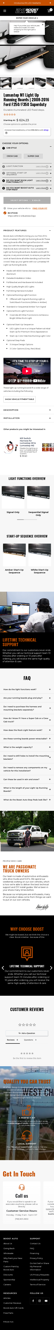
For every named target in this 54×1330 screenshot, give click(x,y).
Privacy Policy (36, 1258)
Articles (6, 1298)
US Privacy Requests (39, 1275)
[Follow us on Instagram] (39, 1301)
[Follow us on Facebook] (33, 1301)
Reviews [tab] (11, 1039)
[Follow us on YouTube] (46, 1301)
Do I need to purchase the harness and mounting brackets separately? (22, 708)
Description (10, 410)
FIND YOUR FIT (40, 208)
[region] (27, 501)
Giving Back (9, 1248)
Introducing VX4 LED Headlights (27, 3)
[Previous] (4, 831)
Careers (7, 1284)
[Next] (50, 497)
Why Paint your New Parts (12, 1260)
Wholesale (8, 1253)
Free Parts (8, 1313)
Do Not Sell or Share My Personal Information (39, 1266)
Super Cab (33, 156)
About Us (7, 1243)
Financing (34, 1253)
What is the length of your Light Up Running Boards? (25, 789)
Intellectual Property (39, 1279)
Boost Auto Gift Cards (13, 1308)
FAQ (32, 1248)
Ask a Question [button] (28, 1033)
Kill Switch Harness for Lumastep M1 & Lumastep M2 (28, 442)
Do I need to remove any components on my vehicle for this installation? (25, 769)
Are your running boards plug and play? (22, 698)
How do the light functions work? (19, 689)
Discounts (8, 1275)
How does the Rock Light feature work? (22, 730)
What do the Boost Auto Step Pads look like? (25, 800)
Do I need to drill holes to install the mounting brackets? (26, 757)
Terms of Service (38, 1284)
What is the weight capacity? (18, 747)
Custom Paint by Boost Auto (11, 1268)
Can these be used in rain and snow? (21, 779)
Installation (11, 418)
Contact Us (35, 1243)
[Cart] (49, 10)
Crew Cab (12, 156)
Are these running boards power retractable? (25, 738)
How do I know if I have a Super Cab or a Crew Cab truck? (25, 720)
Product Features (14, 230)
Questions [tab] (28, 1039)
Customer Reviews (12, 1303)
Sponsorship (9, 1279)
